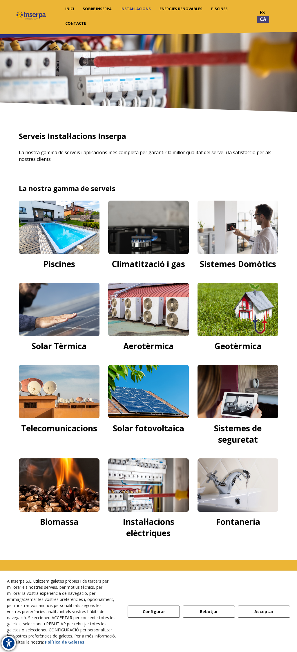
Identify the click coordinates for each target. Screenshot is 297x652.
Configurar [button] (154, 611)
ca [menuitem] (263, 19)
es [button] (262, 12)
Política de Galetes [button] (64, 642)
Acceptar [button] (264, 611)
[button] (31, 16)
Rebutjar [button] (209, 611)
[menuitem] (69, 8)
